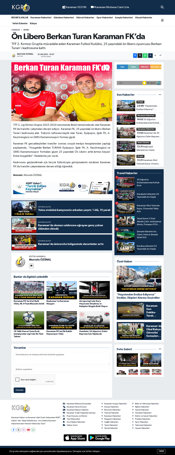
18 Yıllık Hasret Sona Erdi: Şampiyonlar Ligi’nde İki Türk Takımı (28, 334)
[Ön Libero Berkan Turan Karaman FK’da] (61, 91)
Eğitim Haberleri (142, 407)
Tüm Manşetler (73, 419)
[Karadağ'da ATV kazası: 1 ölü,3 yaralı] (127, 360)
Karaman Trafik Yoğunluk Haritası (81, 413)
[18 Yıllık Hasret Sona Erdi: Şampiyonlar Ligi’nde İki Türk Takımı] (29, 320)
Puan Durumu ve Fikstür (77, 416)
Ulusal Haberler (143, 17)
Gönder (20, 390)
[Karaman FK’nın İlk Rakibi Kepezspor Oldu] (61, 320)
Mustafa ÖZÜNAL (40, 259)
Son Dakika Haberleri (76, 422)
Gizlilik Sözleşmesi (110, 451)
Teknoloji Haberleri (143, 425)
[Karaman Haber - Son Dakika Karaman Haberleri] (20, 7)
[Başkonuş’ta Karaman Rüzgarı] (61, 290)
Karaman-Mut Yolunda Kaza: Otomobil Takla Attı (148, 162)
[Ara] (162, 7)
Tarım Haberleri (111, 425)
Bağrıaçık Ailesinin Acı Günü (145, 148)
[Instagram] (23, 430)
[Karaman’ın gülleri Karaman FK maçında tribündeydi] (133, 371)
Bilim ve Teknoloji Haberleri (147, 404)
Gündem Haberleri (64, 17)
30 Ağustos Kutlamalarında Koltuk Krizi (147, 121)
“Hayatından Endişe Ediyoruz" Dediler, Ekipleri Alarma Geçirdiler (148, 108)
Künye (33, 23)
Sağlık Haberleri (111, 422)
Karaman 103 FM (75, 7)
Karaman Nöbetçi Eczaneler (79, 404)
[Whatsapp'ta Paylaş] (145, 55)
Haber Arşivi (72, 425)
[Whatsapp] (33, 430)
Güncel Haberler (85, 17)
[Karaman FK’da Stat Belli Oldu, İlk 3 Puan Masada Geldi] (29, 290)
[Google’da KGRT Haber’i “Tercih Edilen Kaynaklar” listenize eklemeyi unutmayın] (63, 188)
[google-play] (100, 438)
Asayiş (140, 102)
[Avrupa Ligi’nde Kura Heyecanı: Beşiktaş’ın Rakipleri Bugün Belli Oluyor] (94, 290)
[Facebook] (13, 430)
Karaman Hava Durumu (77, 407)
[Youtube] (28, 430)
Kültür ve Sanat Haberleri (146, 416)
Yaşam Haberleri (142, 428)
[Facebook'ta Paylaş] (135, 55)
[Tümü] (160, 95)
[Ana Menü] (162, 21)
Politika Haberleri (142, 419)
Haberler (15, 30)
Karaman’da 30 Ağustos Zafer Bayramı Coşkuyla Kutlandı (148, 135)
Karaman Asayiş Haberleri (115, 404)
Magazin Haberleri (112, 419)
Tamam (161, 451)
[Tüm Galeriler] (160, 349)
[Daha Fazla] (150, 55)
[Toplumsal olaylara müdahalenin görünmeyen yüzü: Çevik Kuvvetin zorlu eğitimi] (150, 360)
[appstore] (75, 438)
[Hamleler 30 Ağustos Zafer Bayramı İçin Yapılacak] (94, 320)
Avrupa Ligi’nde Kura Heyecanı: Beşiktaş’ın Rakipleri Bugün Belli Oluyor (93, 303)
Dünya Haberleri (111, 407)
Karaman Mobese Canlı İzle (111, 7)
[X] (18, 430)
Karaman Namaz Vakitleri (77, 410)
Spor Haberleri (105, 17)
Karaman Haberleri (40, 17)
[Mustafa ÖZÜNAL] (20, 261)
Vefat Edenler (20, 23)
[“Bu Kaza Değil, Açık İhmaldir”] (145, 371)
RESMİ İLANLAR (19, 17)
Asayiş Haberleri (124, 17)
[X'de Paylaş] (140, 55)
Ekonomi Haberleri (112, 410)
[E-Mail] (31, 266)
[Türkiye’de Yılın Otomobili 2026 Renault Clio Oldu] (121, 371)
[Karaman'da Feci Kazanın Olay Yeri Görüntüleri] (156, 371)
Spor (26, 30)
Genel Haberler (142, 410)
